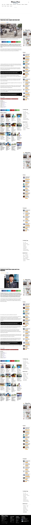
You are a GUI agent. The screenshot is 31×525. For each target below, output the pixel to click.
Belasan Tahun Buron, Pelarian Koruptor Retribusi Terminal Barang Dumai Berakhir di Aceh (14, 139)
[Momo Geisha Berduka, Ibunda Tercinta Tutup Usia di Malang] (24, 96)
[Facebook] (23, 50)
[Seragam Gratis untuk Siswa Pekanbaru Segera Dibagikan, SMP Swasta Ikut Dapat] (8, 144)
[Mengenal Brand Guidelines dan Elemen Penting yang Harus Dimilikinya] (24, 90)
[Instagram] (24, 50)
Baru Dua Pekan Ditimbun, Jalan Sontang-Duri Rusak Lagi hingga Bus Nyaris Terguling (2, 129)
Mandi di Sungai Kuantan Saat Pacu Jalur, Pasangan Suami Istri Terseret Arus (8, 120)
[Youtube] (26, 50)
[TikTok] (4, 523)
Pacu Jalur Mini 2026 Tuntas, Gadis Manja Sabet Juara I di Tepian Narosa (2, 138)
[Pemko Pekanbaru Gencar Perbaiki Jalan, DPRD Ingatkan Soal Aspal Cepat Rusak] (2, 144)
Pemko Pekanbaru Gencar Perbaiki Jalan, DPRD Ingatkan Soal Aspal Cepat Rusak (2, 148)
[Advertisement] (11, 57)
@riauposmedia (5, 102)
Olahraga (26, 62)
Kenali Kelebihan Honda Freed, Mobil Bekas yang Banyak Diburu (27, 79)
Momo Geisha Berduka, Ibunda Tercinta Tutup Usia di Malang (27, 96)
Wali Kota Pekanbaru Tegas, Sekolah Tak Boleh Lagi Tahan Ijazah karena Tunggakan (19, 138)
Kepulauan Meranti (27, 179)
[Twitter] (25, 50)
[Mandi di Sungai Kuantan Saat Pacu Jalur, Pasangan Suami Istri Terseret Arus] (8, 115)
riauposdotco (4, 106)
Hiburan (26, 97)
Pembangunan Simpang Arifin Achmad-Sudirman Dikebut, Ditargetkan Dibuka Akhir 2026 (8, 129)
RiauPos (5, 107)
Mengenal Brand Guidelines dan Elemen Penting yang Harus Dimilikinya (27, 90)
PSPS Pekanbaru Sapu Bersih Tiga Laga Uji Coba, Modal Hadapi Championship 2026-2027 (19, 120)
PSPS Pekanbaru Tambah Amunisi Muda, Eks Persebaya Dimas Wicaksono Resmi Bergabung (8, 139)
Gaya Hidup (26, 91)
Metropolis (4, 18)
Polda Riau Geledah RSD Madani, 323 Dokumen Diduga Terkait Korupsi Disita (19, 129)
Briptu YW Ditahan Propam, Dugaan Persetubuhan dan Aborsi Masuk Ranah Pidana (14, 129)
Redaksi (7, 22)
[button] (28, 2)
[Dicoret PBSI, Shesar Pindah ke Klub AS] (22, 519)
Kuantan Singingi (27, 182)
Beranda (1, 18)
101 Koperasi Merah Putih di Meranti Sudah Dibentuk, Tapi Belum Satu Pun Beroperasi (27, 93)
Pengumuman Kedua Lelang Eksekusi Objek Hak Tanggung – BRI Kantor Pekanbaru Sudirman (27, 86)
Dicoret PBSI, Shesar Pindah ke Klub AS (25, 519)
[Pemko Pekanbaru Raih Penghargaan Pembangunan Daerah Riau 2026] (19, 144)
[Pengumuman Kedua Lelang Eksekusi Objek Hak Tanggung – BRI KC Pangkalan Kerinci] (24, 82)
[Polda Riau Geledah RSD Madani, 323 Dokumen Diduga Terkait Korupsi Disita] (19, 125)
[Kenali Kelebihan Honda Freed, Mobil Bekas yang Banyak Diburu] (24, 80)
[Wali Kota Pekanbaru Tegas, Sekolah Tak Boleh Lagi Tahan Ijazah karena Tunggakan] (19, 134)
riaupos (3, 105)
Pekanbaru (8, 18)
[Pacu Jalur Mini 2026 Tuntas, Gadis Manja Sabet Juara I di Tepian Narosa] (2, 134)
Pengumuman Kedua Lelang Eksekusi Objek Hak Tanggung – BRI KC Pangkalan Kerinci (27, 83)
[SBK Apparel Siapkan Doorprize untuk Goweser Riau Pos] (13, 115)
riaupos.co (4, 104)
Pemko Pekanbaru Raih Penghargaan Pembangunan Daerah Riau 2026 (19, 148)
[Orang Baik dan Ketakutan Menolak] (24, 99)
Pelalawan (26, 198)
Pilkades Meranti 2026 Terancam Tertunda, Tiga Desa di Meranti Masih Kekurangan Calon (2, 120)
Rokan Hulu (26, 69)
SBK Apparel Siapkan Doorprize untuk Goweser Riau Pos (14, 119)
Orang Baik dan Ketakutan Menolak (27, 98)
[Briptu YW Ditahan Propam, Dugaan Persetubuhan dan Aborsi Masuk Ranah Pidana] (13, 125)
